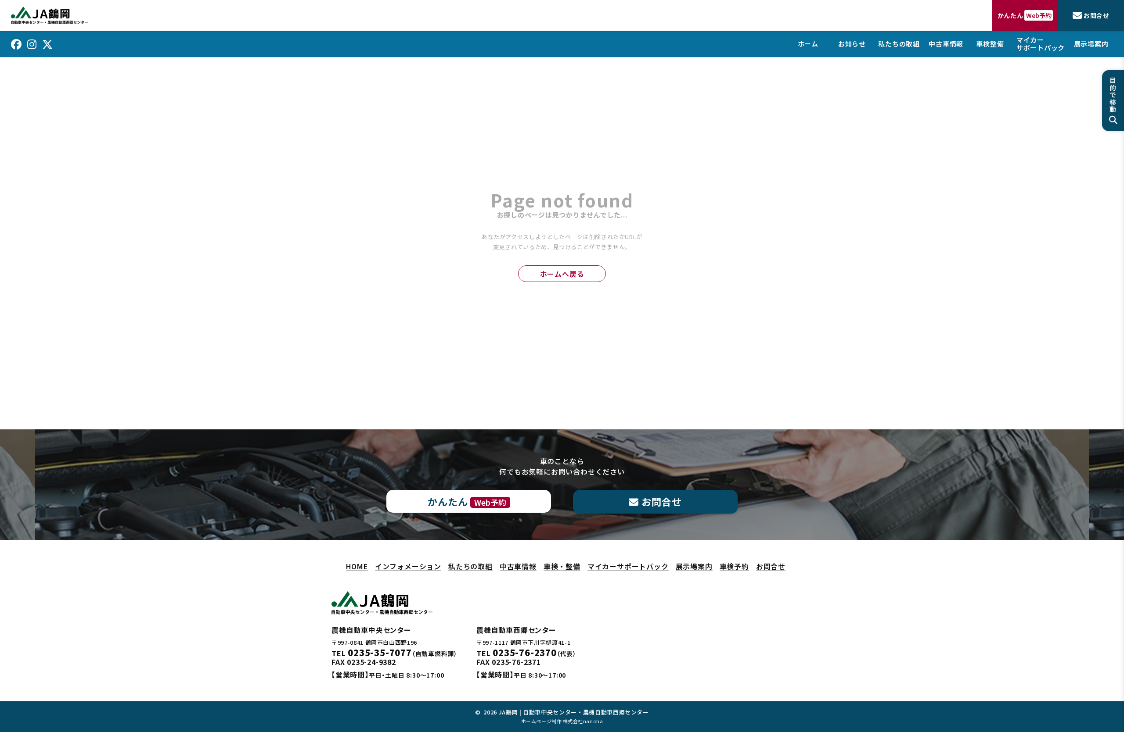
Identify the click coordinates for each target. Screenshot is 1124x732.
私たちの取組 (899, 43)
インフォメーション (408, 566)
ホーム (808, 43)
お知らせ (852, 43)
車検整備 (990, 43)
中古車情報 (946, 43)
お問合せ (770, 566)
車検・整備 (562, 566)
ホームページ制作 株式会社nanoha (562, 721)
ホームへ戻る (562, 273)
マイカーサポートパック (1040, 43)
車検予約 (734, 566)
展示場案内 (1091, 43)
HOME (357, 566)
